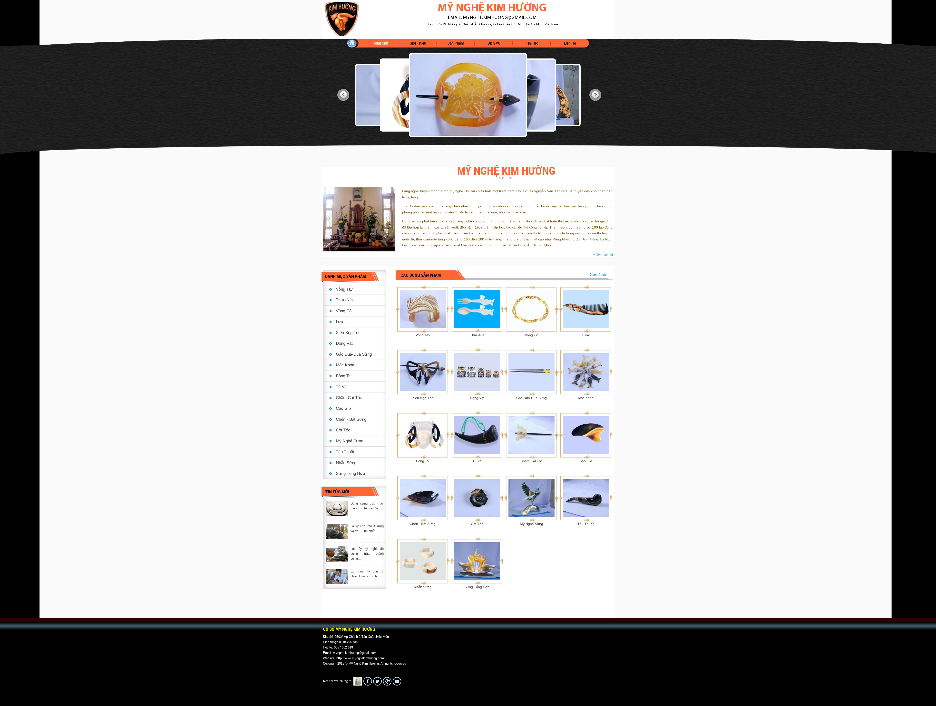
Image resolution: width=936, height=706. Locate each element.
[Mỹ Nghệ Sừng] (531, 498)
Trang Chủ (380, 43)
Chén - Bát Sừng (351, 419)
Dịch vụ (494, 43)
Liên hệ (570, 43)
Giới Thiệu (418, 43)
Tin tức (532, 43)
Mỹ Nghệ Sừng (349, 441)
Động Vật (344, 343)
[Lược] (586, 309)
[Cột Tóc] (477, 498)
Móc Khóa (345, 365)
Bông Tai (343, 376)
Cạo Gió (343, 408)
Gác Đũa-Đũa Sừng (354, 354)
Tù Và (341, 386)
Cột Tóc (343, 430)
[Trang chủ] (342, 19)
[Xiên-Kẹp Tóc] (423, 372)
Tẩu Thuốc (345, 451)
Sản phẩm (456, 43)
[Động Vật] (477, 372)
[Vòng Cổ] (531, 309)
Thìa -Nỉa (344, 300)
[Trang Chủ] (354, 43)
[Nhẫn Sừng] (423, 561)
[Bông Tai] (423, 435)
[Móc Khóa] (586, 372)
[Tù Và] (477, 435)
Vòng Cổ (343, 311)
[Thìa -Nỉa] (477, 309)
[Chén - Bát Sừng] (423, 498)
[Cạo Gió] (586, 435)
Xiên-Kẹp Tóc (348, 332)
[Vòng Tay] (423, 309)
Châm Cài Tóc (349, 397)
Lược (341, 321)
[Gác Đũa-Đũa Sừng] (531, 372)
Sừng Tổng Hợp (350, 473)
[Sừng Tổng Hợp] (477, 561)
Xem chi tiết (604, 254)
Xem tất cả (598, 275)
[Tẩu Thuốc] (586, 498)
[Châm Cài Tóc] (531, 435)
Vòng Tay (344, 289)
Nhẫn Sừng (346, 462)
